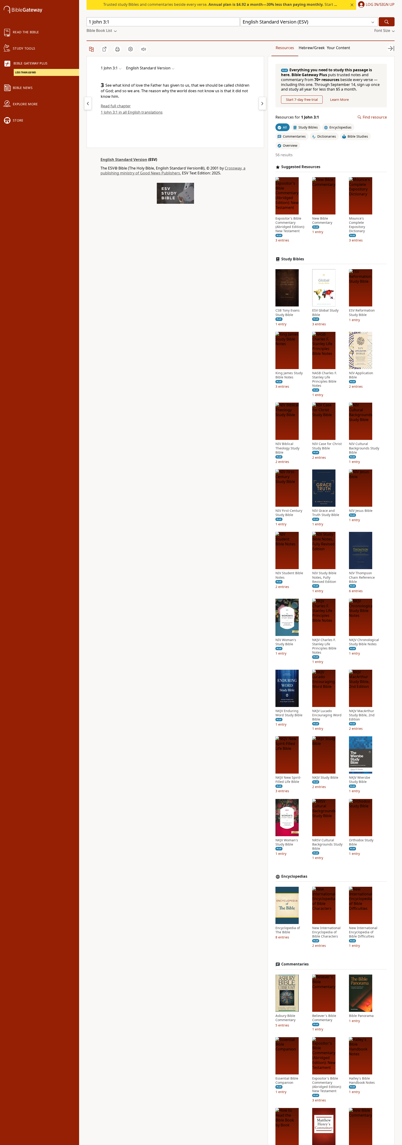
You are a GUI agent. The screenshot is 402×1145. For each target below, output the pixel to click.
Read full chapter (116, 106)
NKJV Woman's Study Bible (286, 842)
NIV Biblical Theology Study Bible (287, 448)
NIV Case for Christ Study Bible (327, 446)
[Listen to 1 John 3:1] (143, 49)
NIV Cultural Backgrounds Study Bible (364, 448)
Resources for (297, 117)
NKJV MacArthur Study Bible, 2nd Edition (362, 715)
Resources (285, 47)
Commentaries (295, 964)
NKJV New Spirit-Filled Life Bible (288, 779)
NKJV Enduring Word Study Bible (288, 713)
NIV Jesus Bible (360, 511)
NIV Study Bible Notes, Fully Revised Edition (324, 577)
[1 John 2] (88, 103)
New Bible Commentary (322, 220)
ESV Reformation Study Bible (362, 312)
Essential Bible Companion (286, 1080)
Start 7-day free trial (302, 99)
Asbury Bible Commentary (285, 1018)
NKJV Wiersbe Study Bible (359, 779)
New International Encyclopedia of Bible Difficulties (363, 932)
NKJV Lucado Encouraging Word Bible (327, 715)
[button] (375, 5)
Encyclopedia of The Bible (287, 930)
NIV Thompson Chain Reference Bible (362, 577)
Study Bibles (292, 259)
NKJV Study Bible (325, 777)
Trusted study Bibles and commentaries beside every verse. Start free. (222, 4)
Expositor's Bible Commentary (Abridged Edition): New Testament (290, 224)
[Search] (387, 21)
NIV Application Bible (361, 375)
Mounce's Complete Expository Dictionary (357, 224)
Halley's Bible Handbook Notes (362, 1080)
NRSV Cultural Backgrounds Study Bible (327, 844)
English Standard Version (123, 159)
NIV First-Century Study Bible (288, 513)
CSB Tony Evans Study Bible (287, 312)
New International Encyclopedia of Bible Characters (326, 932)
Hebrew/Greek (312, 47)
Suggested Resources (300, 166)
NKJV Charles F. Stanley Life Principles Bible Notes (324, 646)
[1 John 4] (262, 103)
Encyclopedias (294, 876)
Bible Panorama (361, 1016)
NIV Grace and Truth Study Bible (325, 513)
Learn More (339, 99)
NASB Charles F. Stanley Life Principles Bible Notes (324, 379)
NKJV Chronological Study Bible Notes (364, 642)
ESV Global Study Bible (325, 312)
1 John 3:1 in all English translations (132, 112)
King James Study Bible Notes (289, 375)
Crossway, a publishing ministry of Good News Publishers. (172, 171)
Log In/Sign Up (380, 4)
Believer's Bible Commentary (324, 1018)
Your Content (338, 47)
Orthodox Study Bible (361, 842)
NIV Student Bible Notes (289, 575)
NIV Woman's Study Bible (285, 642)
